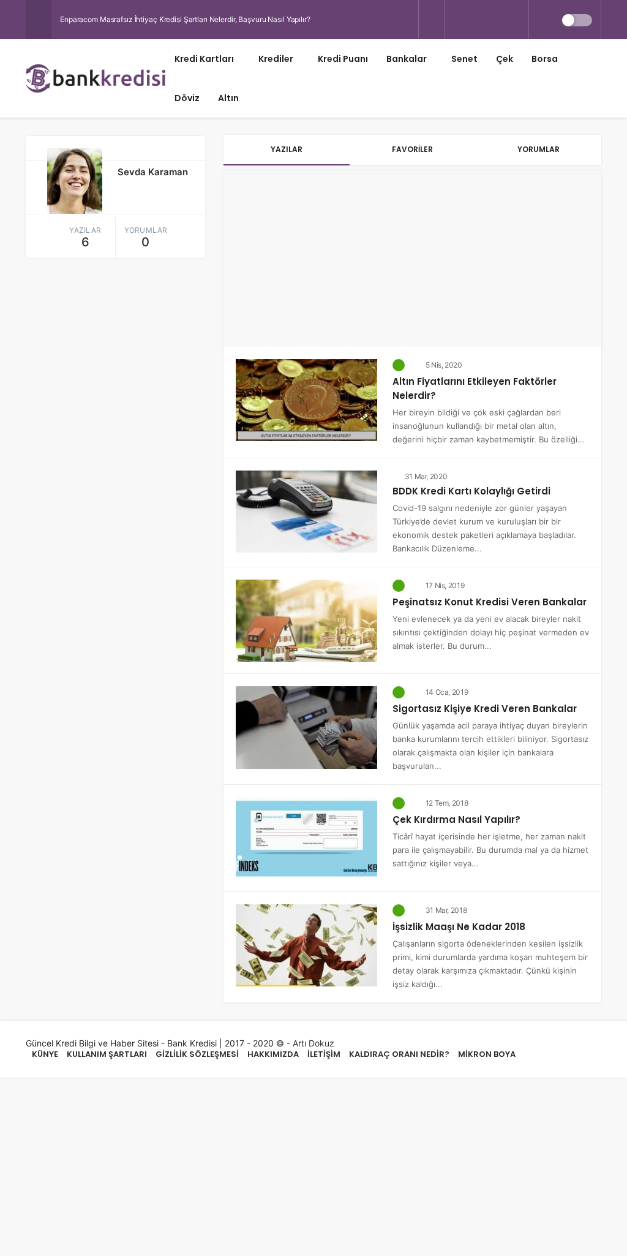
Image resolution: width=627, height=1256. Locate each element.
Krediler (275, 59)
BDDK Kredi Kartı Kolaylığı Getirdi (471, 491)
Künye (45, 1054)
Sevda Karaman (153, 172)
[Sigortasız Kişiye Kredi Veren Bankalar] (306, 726)
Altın (228, 98)
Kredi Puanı (343, 59)
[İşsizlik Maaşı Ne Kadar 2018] (306, 944)
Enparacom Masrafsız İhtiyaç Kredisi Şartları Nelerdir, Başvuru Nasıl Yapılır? (185, 19)
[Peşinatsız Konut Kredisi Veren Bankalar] (306, 620)
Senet (464, 59)
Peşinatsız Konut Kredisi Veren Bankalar (489, 602)
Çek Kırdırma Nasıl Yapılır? (456, 819)
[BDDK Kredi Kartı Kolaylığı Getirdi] (306, 510)
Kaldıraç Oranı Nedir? (399, 1054)
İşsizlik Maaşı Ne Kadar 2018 (458, 926)
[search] (432, 20)
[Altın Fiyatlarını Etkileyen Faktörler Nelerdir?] (306, 399)
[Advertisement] (412, 256)
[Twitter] (455, 19)
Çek (504, 59)
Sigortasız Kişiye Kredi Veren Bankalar (484, 708)
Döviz (187, 98)
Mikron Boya (487, 1054)
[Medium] (518, 19)
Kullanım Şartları (107, 1054)
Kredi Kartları (204, 59)
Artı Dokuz (313, 1043)
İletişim (323, 1054)
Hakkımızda (273, 1054)
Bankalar (406, 59)
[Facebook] (476, 19)
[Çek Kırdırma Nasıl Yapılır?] (306, 837)
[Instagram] (497, 19)
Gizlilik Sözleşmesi (197, 1054)
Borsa (544, 59)
